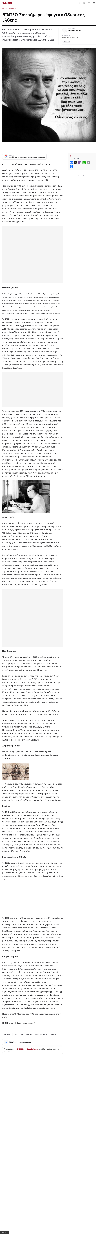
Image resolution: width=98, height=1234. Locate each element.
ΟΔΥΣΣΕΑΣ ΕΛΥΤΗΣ (41, 1034)
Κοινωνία (13, 8)
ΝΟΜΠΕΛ (29, 1034)
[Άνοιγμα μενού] (94, 3)
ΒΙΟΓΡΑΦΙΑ (7, 1034)
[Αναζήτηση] (79, 3)
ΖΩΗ (21, 1034)
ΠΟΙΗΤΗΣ (54, 1034)
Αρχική (5, 8)
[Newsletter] (84, 3)
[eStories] (89, 3)
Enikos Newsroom (74, 30)
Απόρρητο (4, 1232)
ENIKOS (7, 3)
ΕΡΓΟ (15, 1034)
